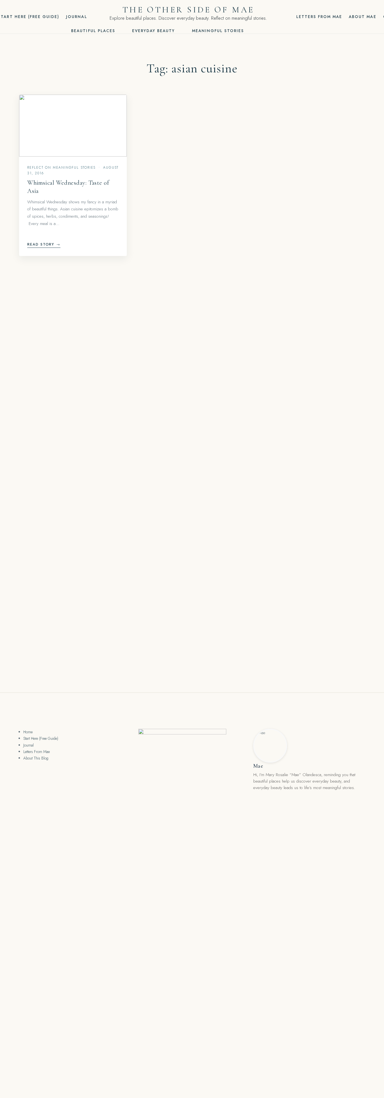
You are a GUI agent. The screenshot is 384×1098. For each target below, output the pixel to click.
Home (28, 732)
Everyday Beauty (153, 31)
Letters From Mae (319, 16)
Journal (76, 16)
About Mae (362, 16)
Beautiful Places (93, 31)
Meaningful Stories (218, 31)
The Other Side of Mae (188, 10)
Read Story (43, 244)
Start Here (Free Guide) (40, 738)
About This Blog (35, 758)
